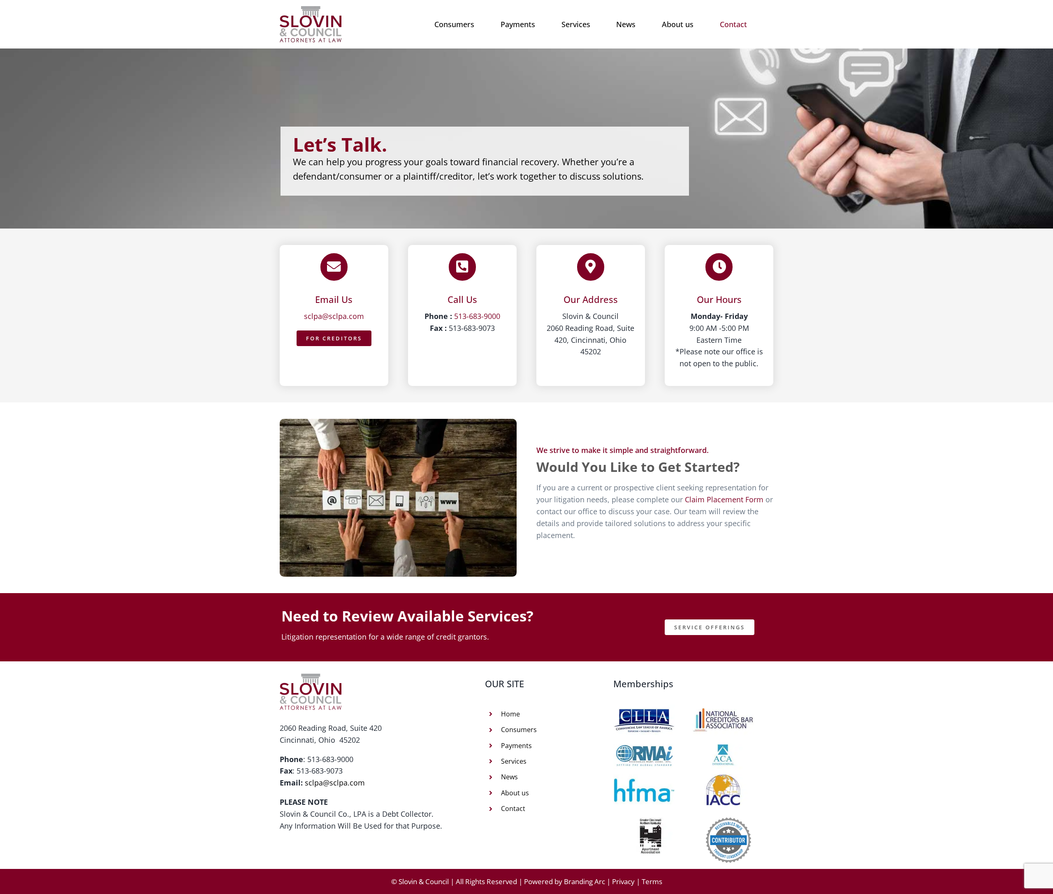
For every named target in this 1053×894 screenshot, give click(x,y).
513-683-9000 (477, 316)
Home (510, 713)
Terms (652, 881)
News (509, 776)
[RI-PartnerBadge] (728, 821)
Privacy (623, 881)
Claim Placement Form (724, 499)
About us (515, 792)
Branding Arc (584, 881)
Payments (516, 745)
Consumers (519, 729)
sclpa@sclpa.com (334, 316)
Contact (513, 808)
